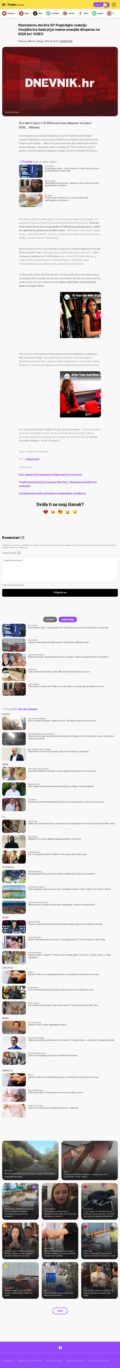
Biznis (86, 13)
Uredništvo (8, 1360)
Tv (113, 13)
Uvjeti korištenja (53, 1360)
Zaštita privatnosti (75, 1360)
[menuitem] (114, 4)
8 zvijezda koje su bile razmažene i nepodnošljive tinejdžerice (52, 493)
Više (60, 1310)
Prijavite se (60, 592)
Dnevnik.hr (11, 13)
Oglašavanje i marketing (29, 1360)
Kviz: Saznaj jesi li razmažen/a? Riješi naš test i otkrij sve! (50, 474)
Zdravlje (100, 13)
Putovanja (55, 13)
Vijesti (27, 13)
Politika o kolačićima (98, 1360)
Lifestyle (71, 13)
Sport (40, 13)
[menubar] (114, 4)
